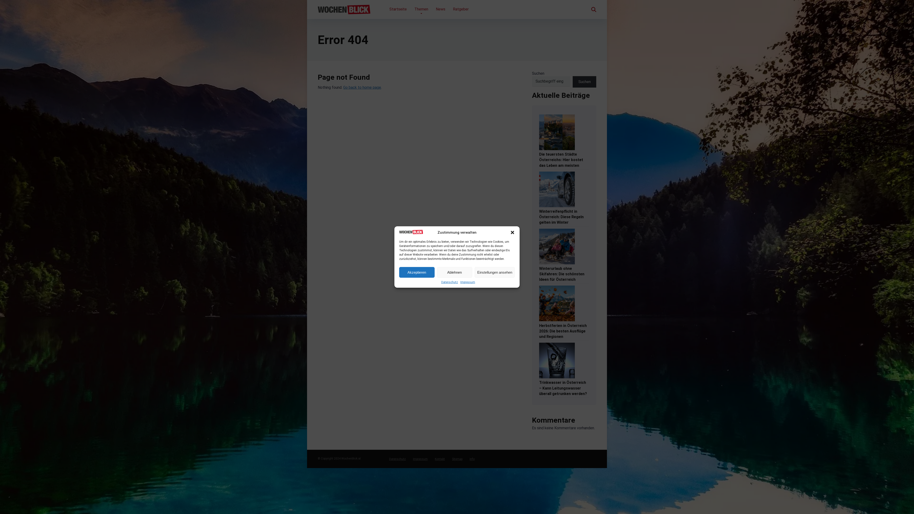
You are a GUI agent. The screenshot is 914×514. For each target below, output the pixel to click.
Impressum (467, 282)
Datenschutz (449, 282)
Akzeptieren (416, 272)
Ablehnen (454, 272)
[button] (512, 232)
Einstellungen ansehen (494, 272)
